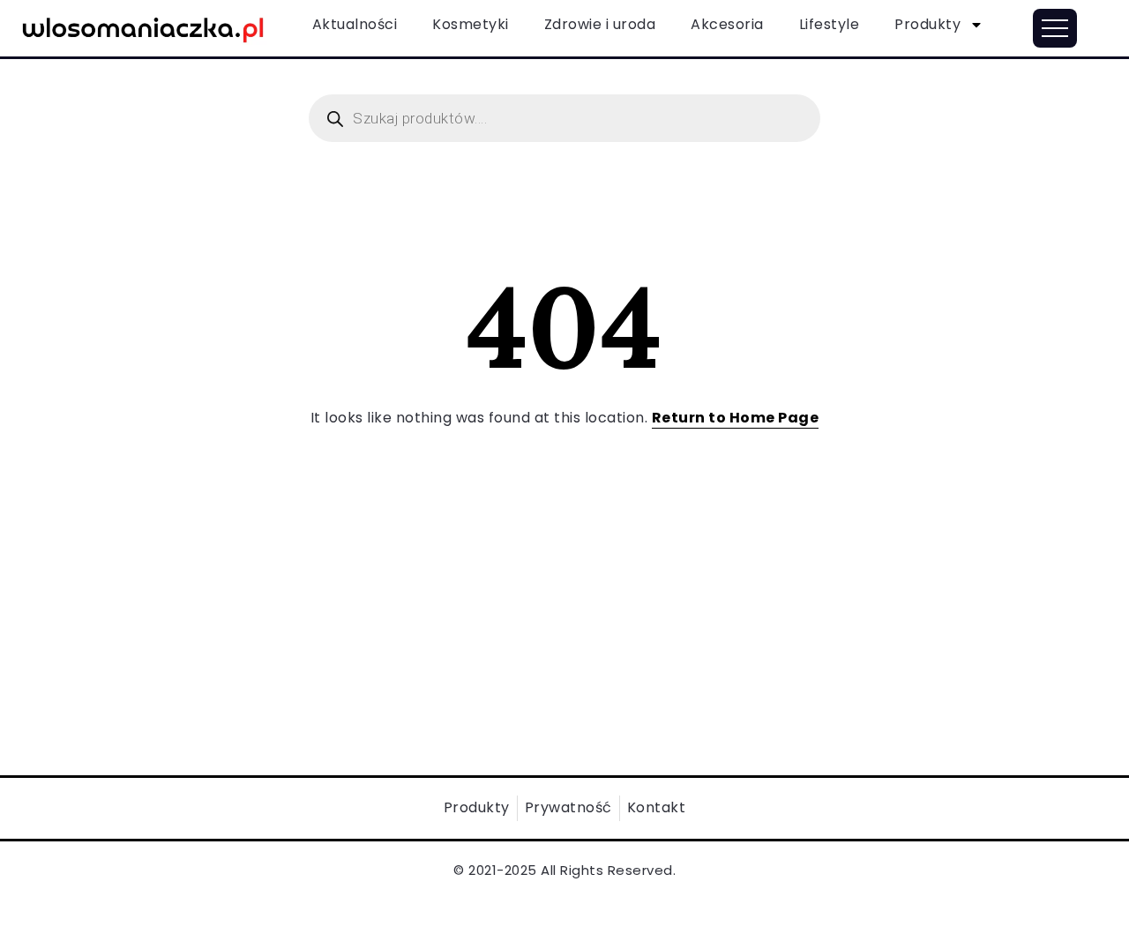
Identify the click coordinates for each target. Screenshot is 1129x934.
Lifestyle (829, 24)
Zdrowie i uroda (600, 24)
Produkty (927, 24)
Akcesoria (727, 24)
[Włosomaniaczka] (143, 27)
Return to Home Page (735, 417)
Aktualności (355, 24)
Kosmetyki (470, 24)
